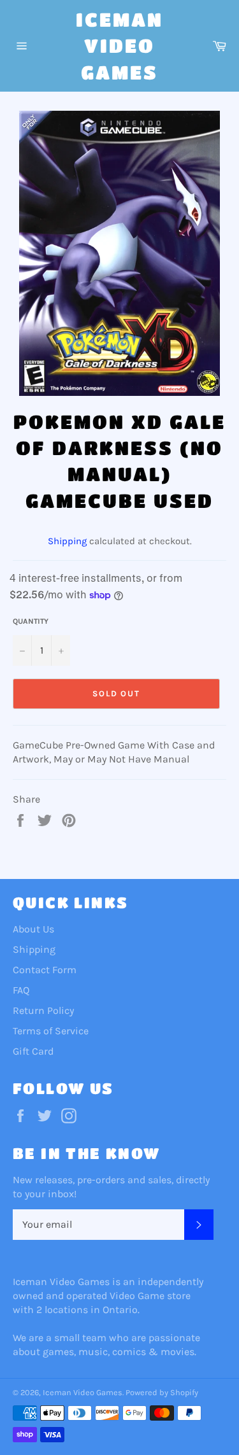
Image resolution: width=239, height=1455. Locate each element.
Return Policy (43, 1010)
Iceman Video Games (119, 45)
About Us (33, 929)
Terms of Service (51, 1031)
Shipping (67, 541)
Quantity (30, 621)
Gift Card (33, 1051)
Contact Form (44, 970)
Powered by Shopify (162, 1392)
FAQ (21, 990)
